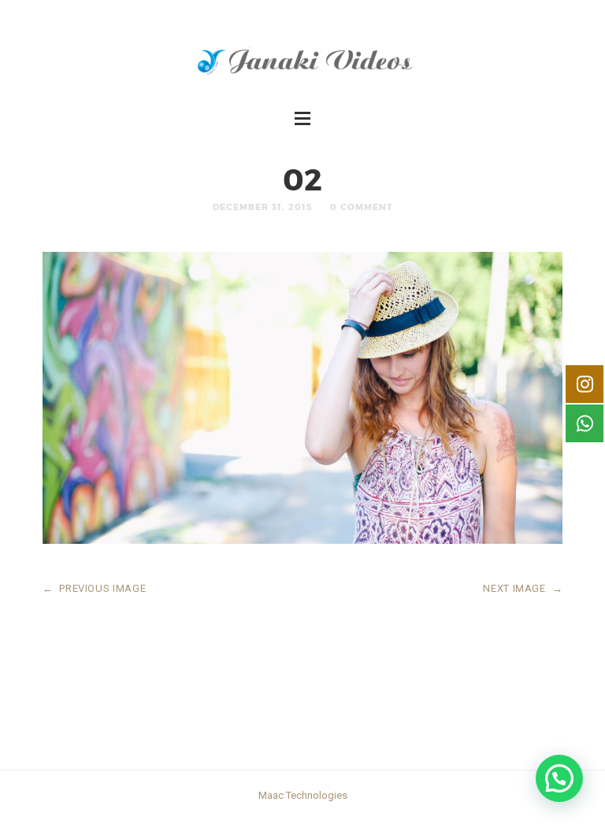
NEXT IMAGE (522, 588)
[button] (559, 778)
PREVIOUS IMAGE (95, 588)
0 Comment (361, 206)
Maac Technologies (302, 795)
